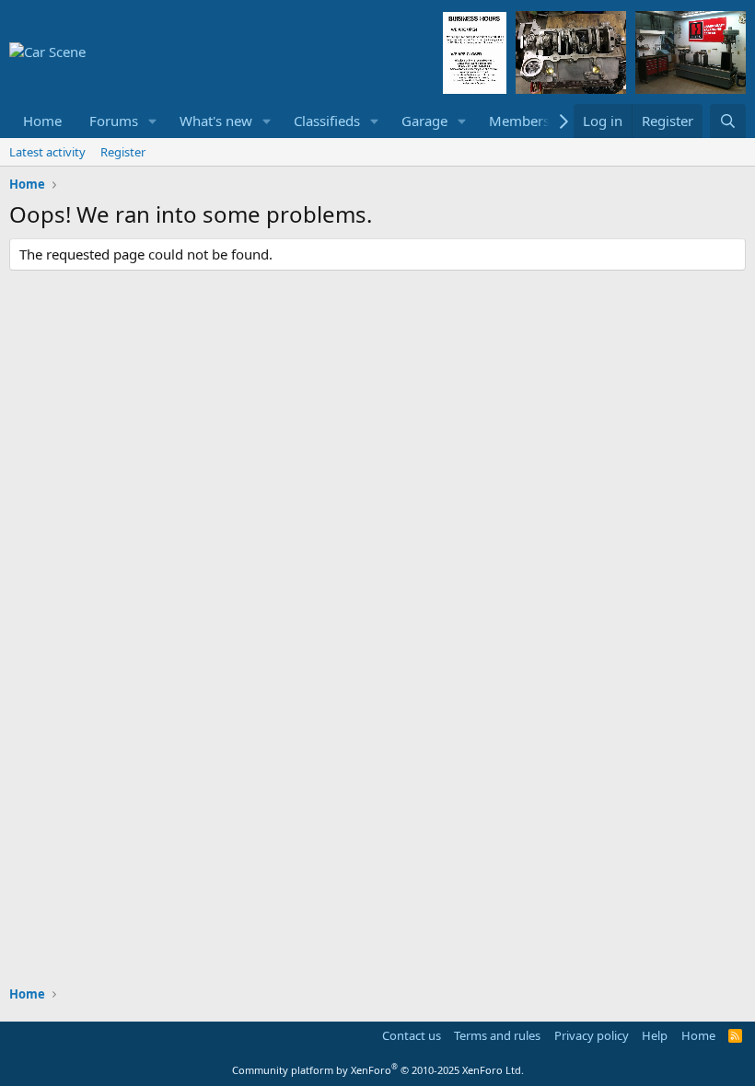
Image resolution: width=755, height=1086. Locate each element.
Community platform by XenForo (378, 1070)
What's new (216, 120)
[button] (153, 121)
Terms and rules (497, 1035)
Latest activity (47, 152)
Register (122, 152)
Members (519, 120)
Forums (113, 120)
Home (42, 120)
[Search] (728, 121)
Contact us (411, 1035)
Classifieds (327, 120)
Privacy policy (591, 1035)
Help (655, 1035)
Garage (424, 120)
